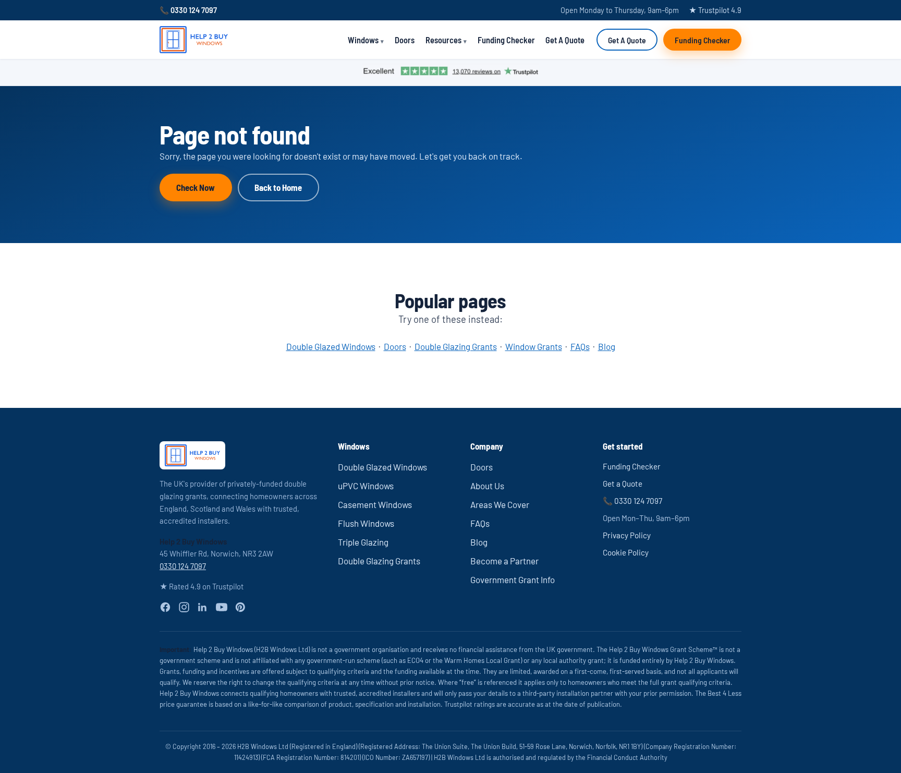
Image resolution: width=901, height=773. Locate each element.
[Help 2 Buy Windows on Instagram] (184, 607)
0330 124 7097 (183, 566)
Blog (606, 346)
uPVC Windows (366, 485)
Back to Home (278, 187)
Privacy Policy (627, 535)
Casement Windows (375, 504)
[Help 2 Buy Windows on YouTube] (221, 607)
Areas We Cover (499, 504)
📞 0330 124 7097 (188, 10)
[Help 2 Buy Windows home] (194, 39)
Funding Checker (506, 40)
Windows (363, 40)
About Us (487, 485)
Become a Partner (504, 560)
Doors (405, 40)
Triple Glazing (363, 542)
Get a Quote (622, 483)
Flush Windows (366, 523)
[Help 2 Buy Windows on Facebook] (165, 607)
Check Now (195, 187)
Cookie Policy (626, 552)
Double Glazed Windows (330, 346)
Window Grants (533, 346)
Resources (443, 40)
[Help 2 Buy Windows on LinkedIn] (202, 607)
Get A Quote (565, 40)
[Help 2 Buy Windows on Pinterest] (240, 607)
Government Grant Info (512, 579)
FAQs (580, 346)
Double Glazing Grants (456, 346)
